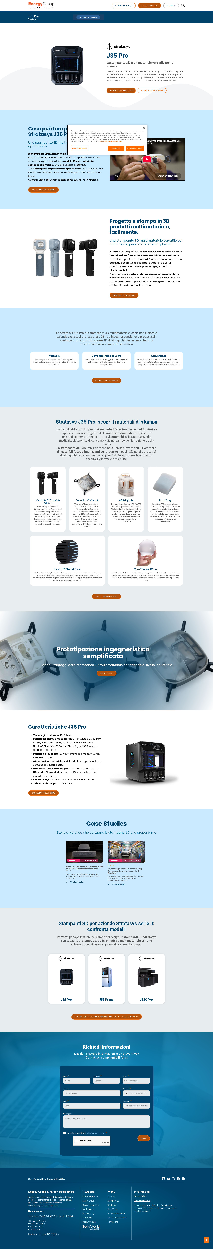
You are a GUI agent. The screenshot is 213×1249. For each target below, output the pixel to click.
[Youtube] (168, 1178)
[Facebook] (178, 1178)
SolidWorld (87, 1217)
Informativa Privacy (96, 1133)
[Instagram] (173, 1178)
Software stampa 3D (117, 1213)
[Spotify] (183, 1178)
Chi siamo (112, 1196)
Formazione (113, 1222)
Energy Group (88, 1201)
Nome (65, 1076)
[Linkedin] (163, 1178)
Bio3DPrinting (88, 1213)
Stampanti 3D (52, 1179)
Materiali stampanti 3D (117, 1217)
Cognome (96, 1076)
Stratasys (112, 1205)
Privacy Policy (140, 1196)
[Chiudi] (144, 128)
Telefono (126, 1089)
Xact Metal (112, 1209)
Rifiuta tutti (116, 148)
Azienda (66, 1089)
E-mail (125, 1076)
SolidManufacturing (90, 1205)
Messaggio (67, 1114)
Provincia (126, 1101)
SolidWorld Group (90, 1196)
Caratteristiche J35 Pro (88, 17)
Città (65, 1101)
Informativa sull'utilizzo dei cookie (111, 141)
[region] (107, 140)
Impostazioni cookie (79, 148)
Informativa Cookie (142, 1200)
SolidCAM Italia (89, 1222)
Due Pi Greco (88, 1209)
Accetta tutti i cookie (134, 148)
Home (43, 1179)
